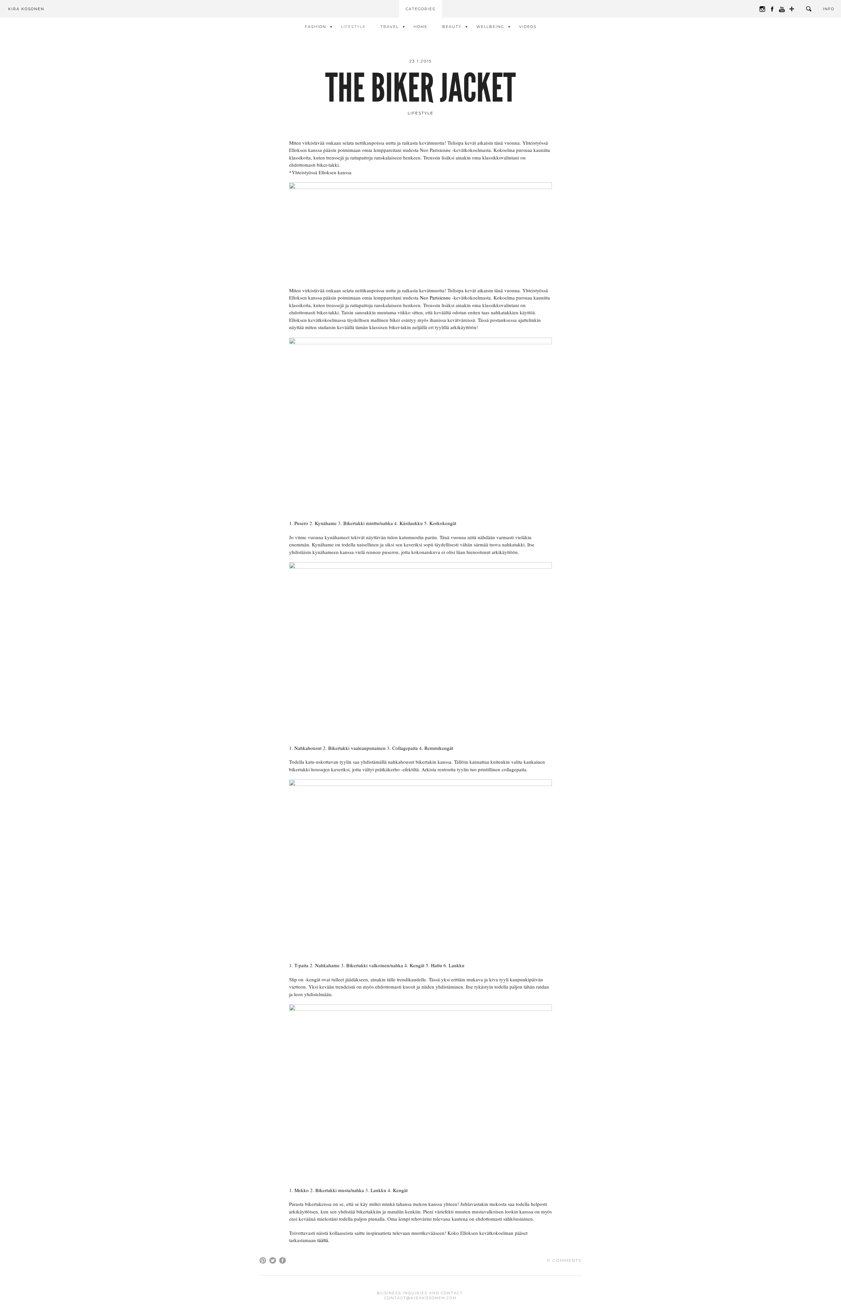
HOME (420, 26)
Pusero (301, 523)
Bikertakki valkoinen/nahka (374, 965)
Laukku (457, 965)
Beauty (452, 26)
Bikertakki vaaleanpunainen (357, 748)
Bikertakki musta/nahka (339, 1190)
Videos (527, 26)
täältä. (323, 1240)
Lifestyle (353, 26)
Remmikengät (438, 748)
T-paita (301, 965)
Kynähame (326, 523)
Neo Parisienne (435, 297)
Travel (389, 26)
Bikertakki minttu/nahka (368, 523)
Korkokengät (442, 523)
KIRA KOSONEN (26, 9)
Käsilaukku (411, 523)
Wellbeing (490, 26)
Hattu (436, 965)
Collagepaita (405, 748)
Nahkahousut (308, 748)
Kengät (417, 965)
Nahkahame (327, 965)
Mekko (301, 1190)
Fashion (315, 26)
